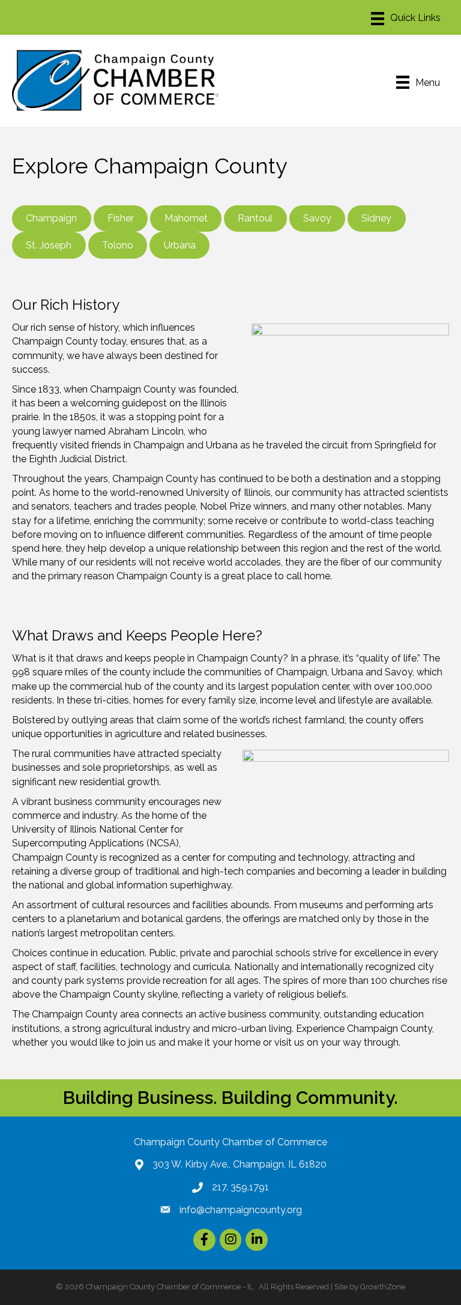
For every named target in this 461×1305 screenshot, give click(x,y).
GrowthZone (382, 1286)
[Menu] (406, 18)
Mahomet (186, 218)
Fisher (120, 218)
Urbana (180, 245)
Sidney (376, 218)
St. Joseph (48, 245)
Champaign (51, 218)
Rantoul (255, 218)
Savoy (317, 218)
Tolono (117, 245)
